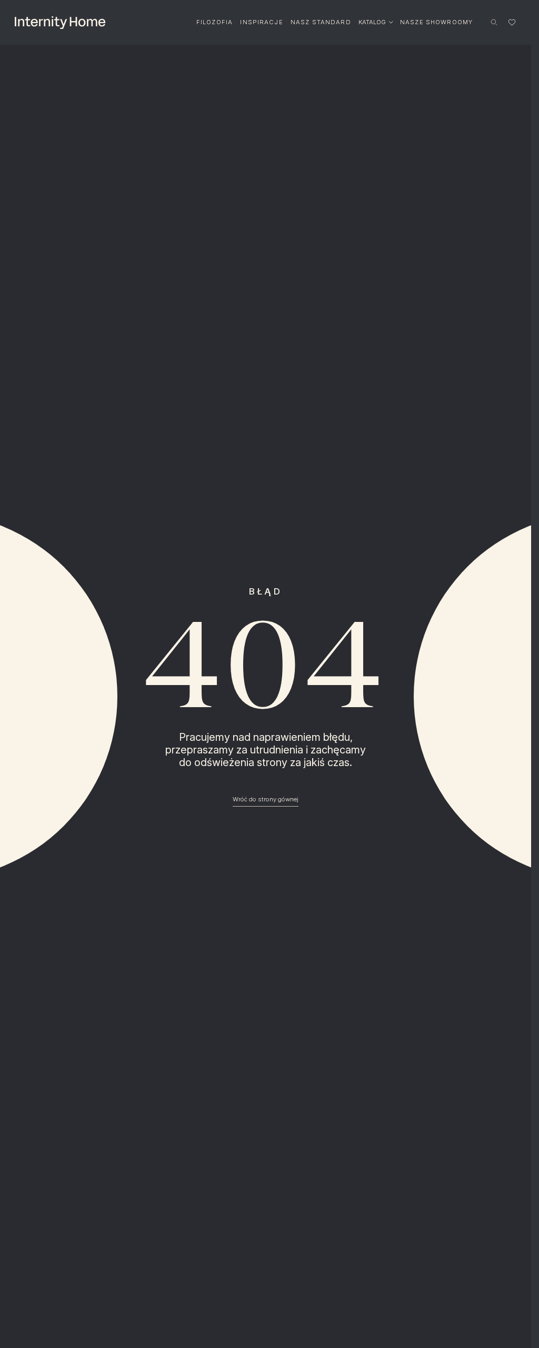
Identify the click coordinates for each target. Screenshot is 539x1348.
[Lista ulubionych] (511, 22)
